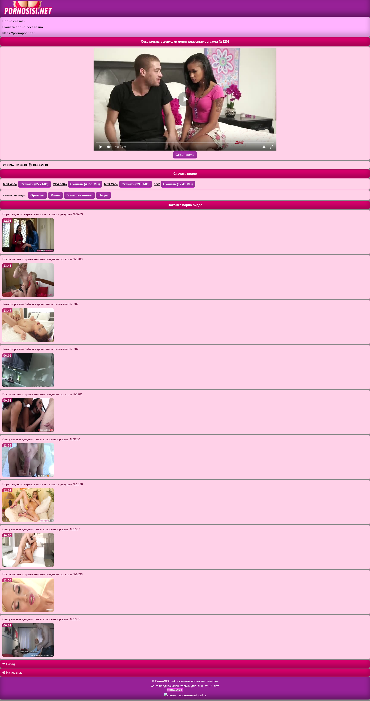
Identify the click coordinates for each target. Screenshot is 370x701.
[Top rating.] (175, 690)
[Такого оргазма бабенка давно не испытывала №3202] (28, 386)
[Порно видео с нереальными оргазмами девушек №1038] (28, 521)
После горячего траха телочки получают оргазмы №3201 (42, 394)
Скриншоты (185, 155)
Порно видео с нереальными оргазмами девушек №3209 (42, 214)
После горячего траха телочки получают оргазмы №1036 (42, 574)
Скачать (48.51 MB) (85, 184)
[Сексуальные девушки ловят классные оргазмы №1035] (28, 656)
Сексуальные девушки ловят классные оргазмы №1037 (41, 529)
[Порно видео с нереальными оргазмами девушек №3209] (28, 251)
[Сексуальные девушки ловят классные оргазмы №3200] (28, 476)
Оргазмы (37, 195)
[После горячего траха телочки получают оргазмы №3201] (28, 431)
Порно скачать (13, 21)
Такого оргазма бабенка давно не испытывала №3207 (40, 304)
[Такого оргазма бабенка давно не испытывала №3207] (28, 341)
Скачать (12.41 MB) (178, 184)
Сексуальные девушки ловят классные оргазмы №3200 (41, 439)
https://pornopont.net (18, 33)
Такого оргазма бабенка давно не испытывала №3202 (40, 349)
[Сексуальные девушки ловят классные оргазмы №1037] (28, 566)
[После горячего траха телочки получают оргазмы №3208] (28, 296)
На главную (13, 672)
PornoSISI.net (165, 681)
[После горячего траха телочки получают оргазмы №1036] (28, 611)
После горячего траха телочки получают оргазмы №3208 (42, 259)
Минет (55, 195)
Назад (10, 664)
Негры (103, 195)
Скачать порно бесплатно (22, 27)
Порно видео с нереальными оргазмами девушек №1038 (42, 484)
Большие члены (79, 195)
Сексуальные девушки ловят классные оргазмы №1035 (41, 619)
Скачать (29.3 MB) (135, 184)
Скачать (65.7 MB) (34, 184)
